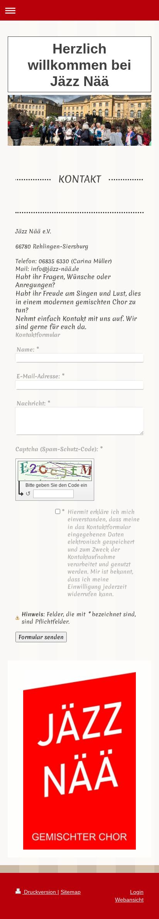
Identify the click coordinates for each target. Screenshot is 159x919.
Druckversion (40, 892)
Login (137, 892)
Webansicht (129, 900)
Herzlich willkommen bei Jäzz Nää (79, 65)
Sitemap (71, 892)
